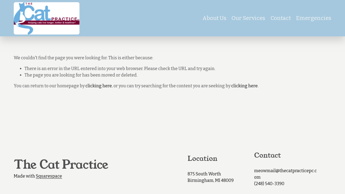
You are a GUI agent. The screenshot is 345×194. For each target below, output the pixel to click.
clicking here (98, 85)
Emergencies (313, 18)
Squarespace (49, 176)
